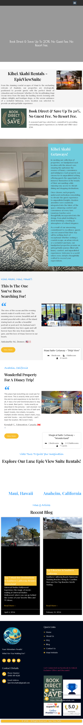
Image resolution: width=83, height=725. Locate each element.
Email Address (13, 680)
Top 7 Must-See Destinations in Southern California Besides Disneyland (20, 580)
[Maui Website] (47, 690)
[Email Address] (4, 681)
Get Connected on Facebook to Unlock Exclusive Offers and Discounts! (60, 669)
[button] (75, 3)
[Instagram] (9, 660)
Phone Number (13, 673)
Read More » (9, 605)
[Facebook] (19, 660)
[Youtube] (14, 660)
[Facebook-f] (4, 660)
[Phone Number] (4, 674)
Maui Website (55, 689)
